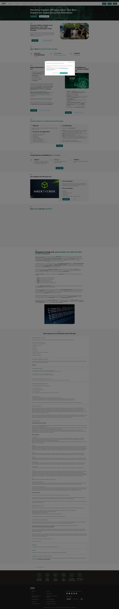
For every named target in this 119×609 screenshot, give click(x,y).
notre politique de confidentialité (63, 68)
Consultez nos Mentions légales (50, 69)
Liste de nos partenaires (49, 70)
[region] (60, 68)
